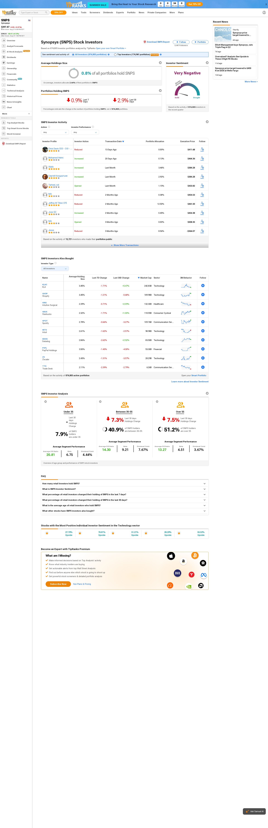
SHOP (45, 293)
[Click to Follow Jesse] (202, 231)
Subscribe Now (58, 584)
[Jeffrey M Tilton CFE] (45, 204)
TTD (44, 366)
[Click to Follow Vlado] (202, 168)
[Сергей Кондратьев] (45, 177)
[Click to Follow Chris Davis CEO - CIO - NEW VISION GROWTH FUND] (202, 150)
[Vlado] (45, 168)
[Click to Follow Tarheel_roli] (202, 186)
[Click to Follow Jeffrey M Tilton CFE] (202, 204)
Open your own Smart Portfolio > (111, 48)
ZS (43, 357)
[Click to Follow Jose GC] (202, 213)
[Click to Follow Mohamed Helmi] (202, 159)
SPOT (45, 321)
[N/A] (45, 195)
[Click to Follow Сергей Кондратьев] (202, 177)
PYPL (44, 348)
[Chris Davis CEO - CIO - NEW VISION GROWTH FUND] (45, 149)
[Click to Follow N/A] (202, 195)
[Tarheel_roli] (45, 186)
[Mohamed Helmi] (45, 158)
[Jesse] (45, 231)
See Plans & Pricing (82, 584)
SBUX (44, 312)
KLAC (44, 284)
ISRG (44, 302)
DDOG (45, 339)
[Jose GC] (45, 213)
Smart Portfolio (198, 375)
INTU (44, 330)
